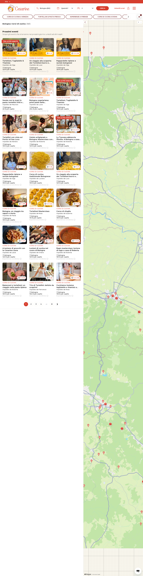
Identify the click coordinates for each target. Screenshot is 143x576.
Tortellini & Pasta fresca (49, 17)
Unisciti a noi (119, 8)
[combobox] (46, 8)
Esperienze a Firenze (79, 17)
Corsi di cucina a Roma (107, 17)
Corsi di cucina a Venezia (17, 17)
